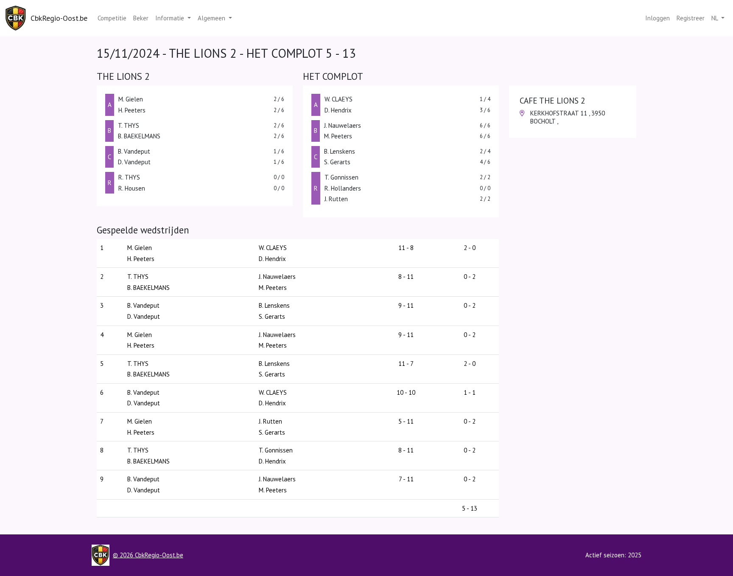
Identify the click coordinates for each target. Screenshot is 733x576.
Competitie (112, 18)
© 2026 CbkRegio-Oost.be (148, 555)
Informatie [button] (170, 18)
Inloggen (657, 18)
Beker (140, 18)
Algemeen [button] (212, 18)
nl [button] (715, 18)
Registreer (691, 18)
